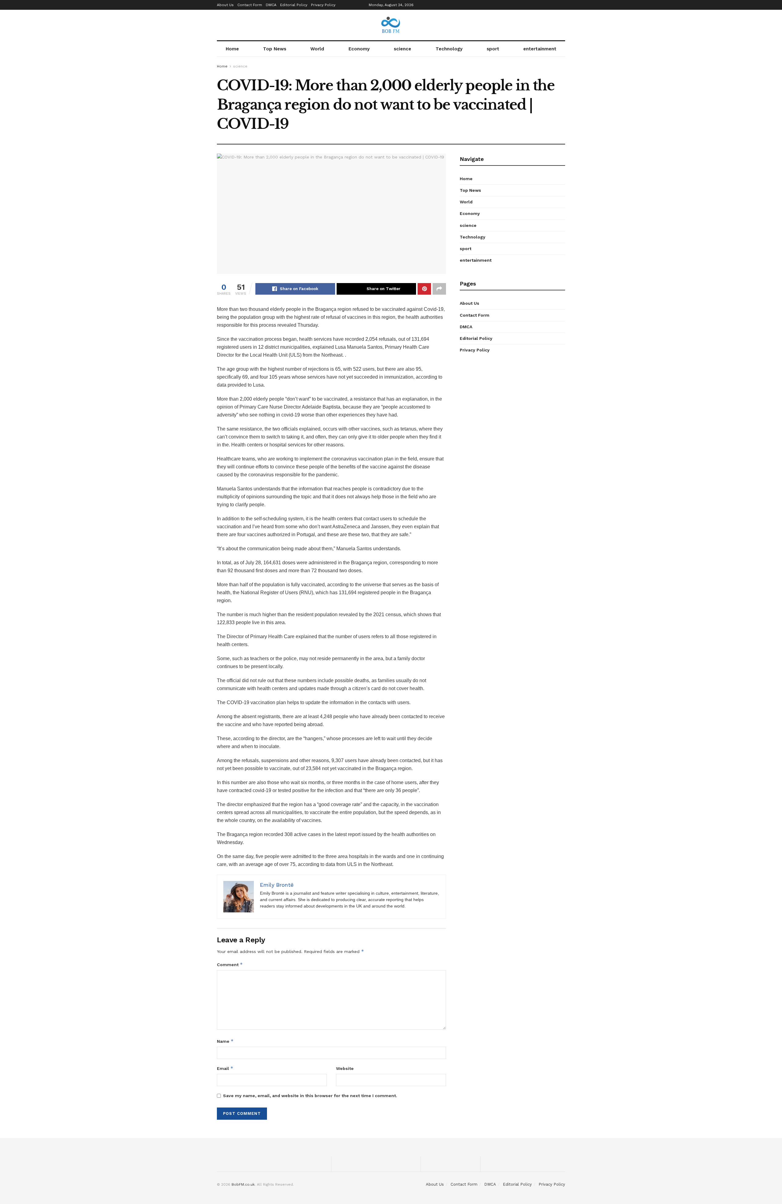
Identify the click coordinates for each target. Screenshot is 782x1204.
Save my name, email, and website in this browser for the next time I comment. (310, 1095)
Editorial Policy (293, 5)
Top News (274, 49)
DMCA (271, 5)
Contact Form (249, 5)
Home (232, 49)
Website (345, 1068)
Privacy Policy (323, 5)
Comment (230, 964)
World (317, 49)
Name (225, 1041)
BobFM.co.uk (243, 1184)
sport (493, 49)
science (402, 49)
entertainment (539, 49)
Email (225, 1068)
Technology (449, 49)
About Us (225, 5)
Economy (359, 49)
